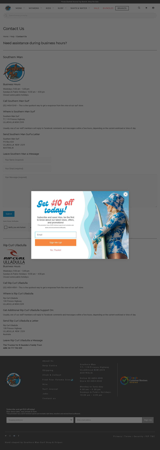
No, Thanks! (55, 250)
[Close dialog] (125, 194)
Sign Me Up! (56, 242)
